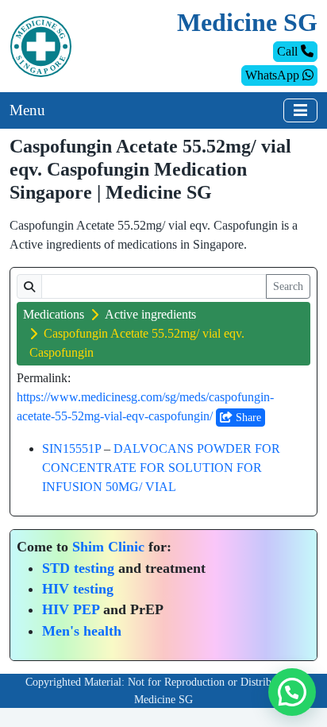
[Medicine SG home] (41, 45)
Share (247, 417)
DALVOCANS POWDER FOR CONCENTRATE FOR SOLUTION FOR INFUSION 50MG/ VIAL (161, 467)
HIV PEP (70, 609)
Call (289, 51)
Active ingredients (150, 314)
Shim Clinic (108, 547)
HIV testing (77, 589)
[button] (292, 692)
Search (288, 286)
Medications (53, 314)
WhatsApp (273, 75)
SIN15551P (71, 448)
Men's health (81, 631)
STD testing (78, 568)
